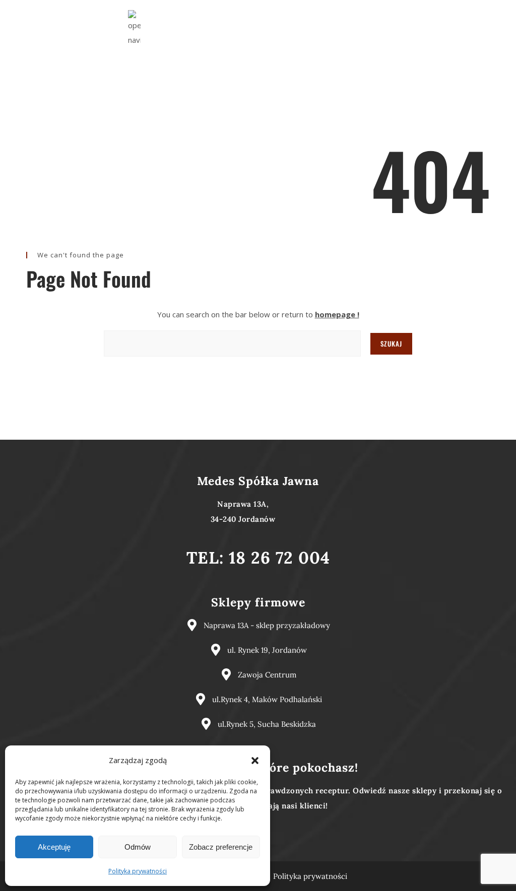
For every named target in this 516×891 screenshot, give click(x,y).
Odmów (137, 847)
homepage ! (337, 314)
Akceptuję (54, 847)
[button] (255, 761)
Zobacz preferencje (220, 847)
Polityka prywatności (137, 871)
